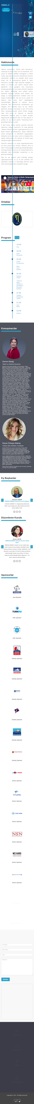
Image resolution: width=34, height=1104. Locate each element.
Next (31, 500)
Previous (2, 500)
